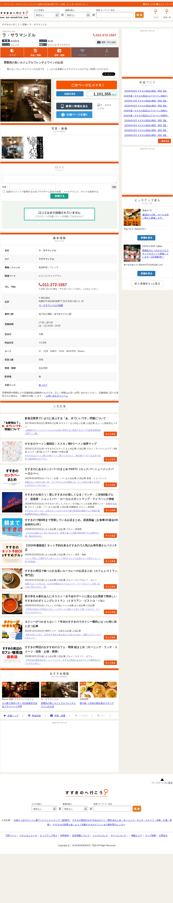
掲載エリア (136, 835)
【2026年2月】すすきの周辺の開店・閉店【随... (146, 135)
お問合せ (163, 835)
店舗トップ (12, 52)
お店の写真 (59, 52)
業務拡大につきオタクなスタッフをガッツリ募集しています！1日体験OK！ (155, 253)
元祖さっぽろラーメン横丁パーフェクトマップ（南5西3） (42, 820)
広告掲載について (81, 835)
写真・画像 (59, 715)
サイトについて (118, 835)
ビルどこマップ (165, 4)
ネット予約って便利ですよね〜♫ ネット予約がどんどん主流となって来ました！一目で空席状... (63, 560)
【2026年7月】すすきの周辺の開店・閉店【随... (146, 101)
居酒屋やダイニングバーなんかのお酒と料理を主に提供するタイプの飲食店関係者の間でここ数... (63, 432)
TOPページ (11, 835)
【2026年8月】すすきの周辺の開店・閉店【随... (146, 91)
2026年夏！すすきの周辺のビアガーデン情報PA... (146, 115)
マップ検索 (150, 835)
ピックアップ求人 (48, 835)
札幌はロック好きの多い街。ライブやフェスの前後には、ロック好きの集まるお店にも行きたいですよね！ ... (62, 484)
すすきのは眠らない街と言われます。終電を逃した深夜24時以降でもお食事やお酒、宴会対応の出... (62, 534)
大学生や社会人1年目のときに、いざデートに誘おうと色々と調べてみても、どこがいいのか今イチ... (62, 611)
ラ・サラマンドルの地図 (51, 305)
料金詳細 (36, 52)
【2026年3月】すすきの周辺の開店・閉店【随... (146, 130)
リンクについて (100, 835)
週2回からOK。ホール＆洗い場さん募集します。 (155, 216)
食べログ (43, 385)
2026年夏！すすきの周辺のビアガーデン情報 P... (146, 96)
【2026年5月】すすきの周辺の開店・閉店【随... (146, 120)
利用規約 (64, 835)
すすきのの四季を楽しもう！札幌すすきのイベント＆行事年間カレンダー (89, 824)
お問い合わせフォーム (57, 396)
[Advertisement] (59, 748)
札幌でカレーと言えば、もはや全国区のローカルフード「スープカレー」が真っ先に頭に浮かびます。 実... (62, 585)
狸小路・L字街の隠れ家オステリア (97, 703)
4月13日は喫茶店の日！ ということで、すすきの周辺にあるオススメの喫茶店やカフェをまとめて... (63, 661)
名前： (5, 187)
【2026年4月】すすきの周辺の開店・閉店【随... (146, 125)
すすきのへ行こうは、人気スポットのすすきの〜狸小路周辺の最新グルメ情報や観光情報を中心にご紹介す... (62, 512)
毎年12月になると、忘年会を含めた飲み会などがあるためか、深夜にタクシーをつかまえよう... (63, 636)
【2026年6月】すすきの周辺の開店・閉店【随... (146, 106)
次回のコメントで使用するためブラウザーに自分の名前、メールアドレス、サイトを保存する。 (53, 191)
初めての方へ (151, 4)
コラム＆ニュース (28, 835)
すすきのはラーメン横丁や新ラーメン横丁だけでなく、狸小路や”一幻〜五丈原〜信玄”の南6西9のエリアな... (63, 457)
